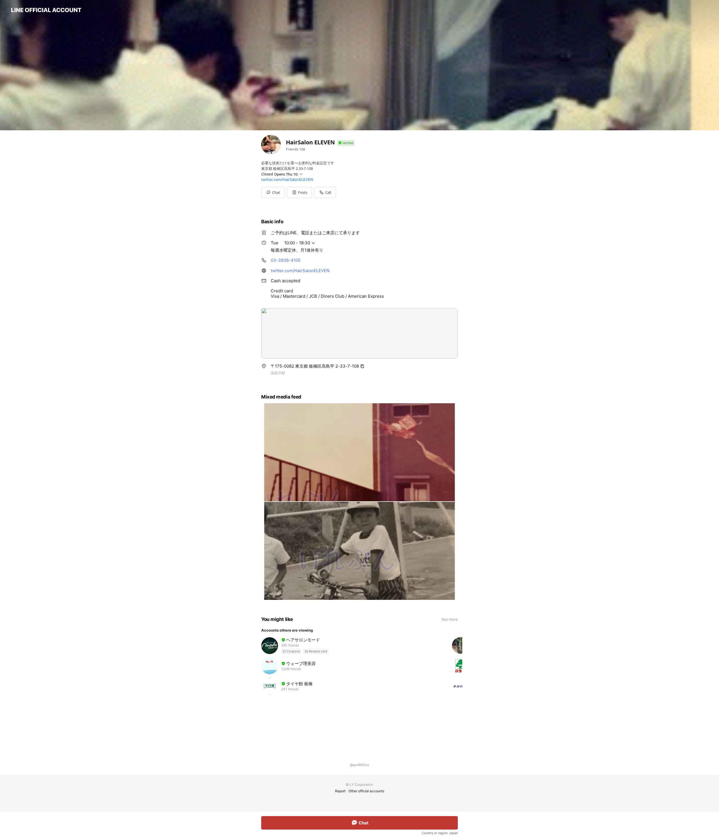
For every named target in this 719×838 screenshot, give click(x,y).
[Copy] (362, 366)
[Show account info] (345, 143)
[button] (299, 192)
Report (340, 791)
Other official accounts (366, 791)
